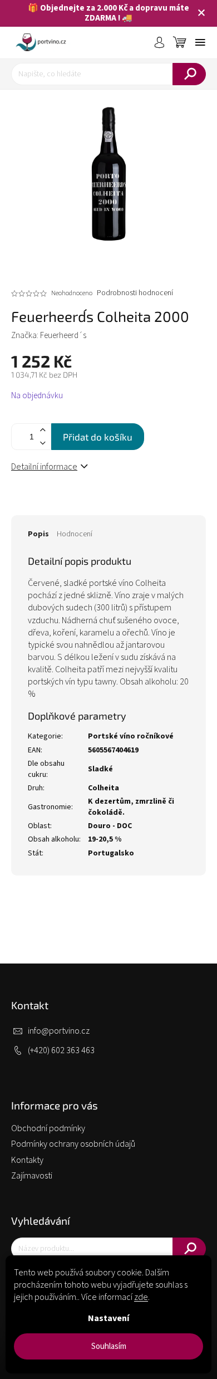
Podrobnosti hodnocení (135, 293)
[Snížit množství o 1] (42, 443)
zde (141, 1297)
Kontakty (27, 1160)
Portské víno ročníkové (131, 736)
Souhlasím (108, 1346)
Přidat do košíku (97, 436)
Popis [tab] (38, 534)
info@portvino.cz (59, 1031)
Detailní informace (44, 467)
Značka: (48, 335)
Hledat (189, 74)
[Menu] (200, 42)
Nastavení (108, 1318)
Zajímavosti (31, 1176)
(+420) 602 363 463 (61, 1050)
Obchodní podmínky (48, 1128)
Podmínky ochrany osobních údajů (73, 1144)
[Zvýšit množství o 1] (42, 430)
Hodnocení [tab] (74, 534)
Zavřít (78, 504)
